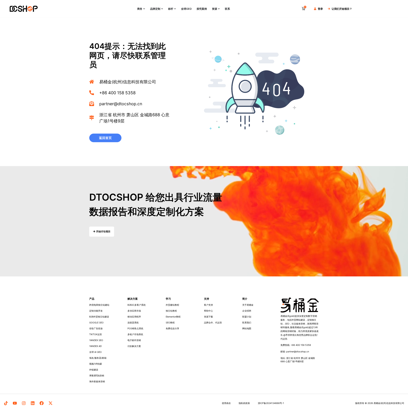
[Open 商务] (144, 9)
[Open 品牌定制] (162, 9)
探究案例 (202, 8)
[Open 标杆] (175, 9)
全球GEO (186, 8)
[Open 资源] (219, 9)
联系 (227, 8)
